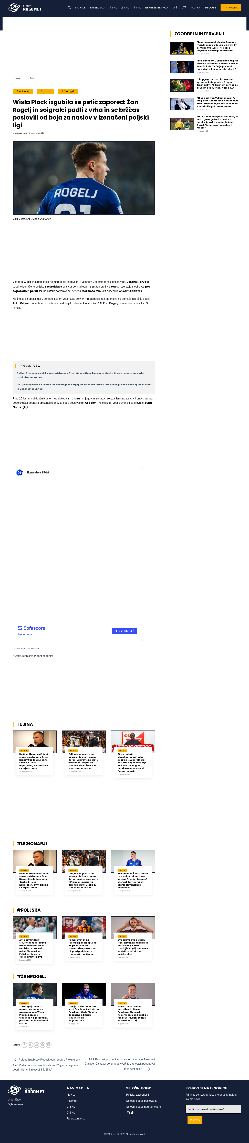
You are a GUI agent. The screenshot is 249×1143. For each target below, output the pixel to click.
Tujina (195, 7)
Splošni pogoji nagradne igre (143, 1106)
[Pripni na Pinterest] (42, 1045)
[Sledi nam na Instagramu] (128, 1112)
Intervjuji (98, 7)
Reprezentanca (156, 7)
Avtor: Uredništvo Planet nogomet (33, 655)
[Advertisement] (84, 45)
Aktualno (231, 7)
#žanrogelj (68, 91)
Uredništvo (14, 1099)
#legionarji (23, 91)
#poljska (45, 91)
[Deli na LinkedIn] (48, 1045)
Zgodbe (210, 7)
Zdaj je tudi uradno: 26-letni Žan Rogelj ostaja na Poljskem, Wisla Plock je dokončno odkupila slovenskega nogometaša (83, 1013)
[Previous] (8, 757)
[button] (69, 7)
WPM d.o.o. (110, 1134)
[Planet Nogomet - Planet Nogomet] (25, 7)
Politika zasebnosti (137, 1094)
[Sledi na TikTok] (132, 1112)
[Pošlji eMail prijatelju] (36, 1045)
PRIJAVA (195, 1120)
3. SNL (137, 7)
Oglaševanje (15, 1104)
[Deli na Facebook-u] (24, 1045)
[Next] (159, 757)
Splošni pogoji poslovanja (141, 1100)
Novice (80, 7)
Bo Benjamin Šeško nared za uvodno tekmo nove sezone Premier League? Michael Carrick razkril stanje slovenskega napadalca (133, 880)
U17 (184, 7)
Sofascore (35, 649)
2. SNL (125, 7)
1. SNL (113, 7)
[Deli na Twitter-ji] (30, 1045)
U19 (175, 7)
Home (16, 78)
